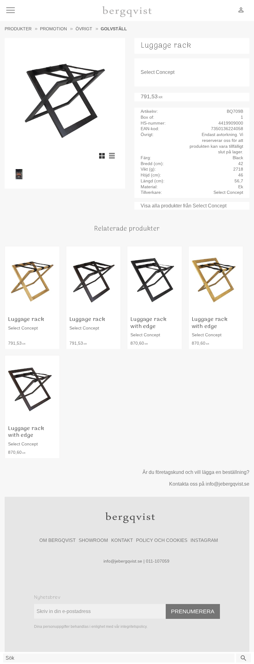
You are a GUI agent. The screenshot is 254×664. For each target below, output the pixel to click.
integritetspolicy (133, 626)
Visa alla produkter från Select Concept (183, 205)
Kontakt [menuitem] (122, 540)
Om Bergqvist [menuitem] (57, 540)
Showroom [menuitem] (93, 540)
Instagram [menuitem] (204, 540)
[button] (11, 10)
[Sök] (243, 657)
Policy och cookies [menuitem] (161, 540)
